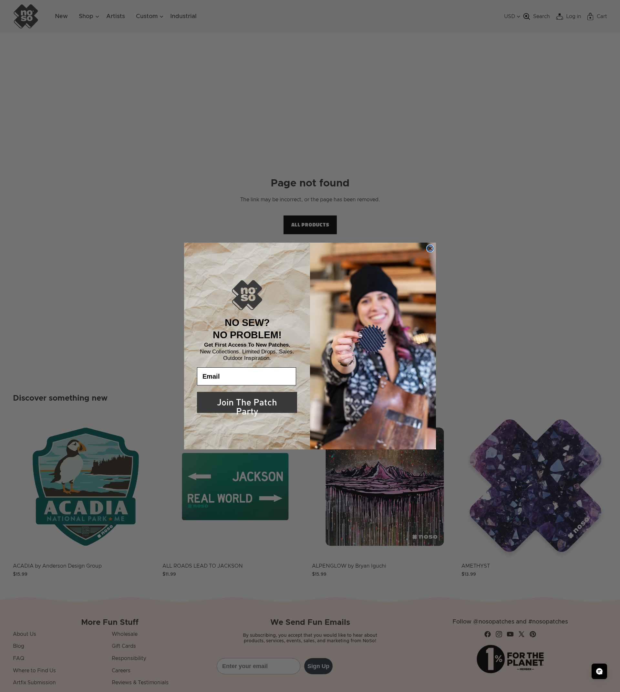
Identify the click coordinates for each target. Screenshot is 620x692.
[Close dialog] (430, 248)
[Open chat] (599, 671)
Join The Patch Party (247, 403)
